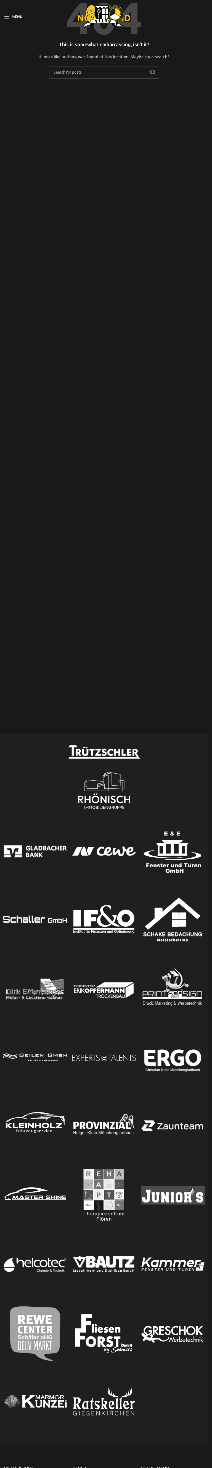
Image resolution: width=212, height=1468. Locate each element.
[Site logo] (104, 16)
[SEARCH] (153, 72)
